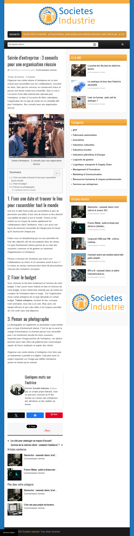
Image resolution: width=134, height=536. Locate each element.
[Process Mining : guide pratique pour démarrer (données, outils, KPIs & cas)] (15, 474)
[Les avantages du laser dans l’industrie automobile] (78, 86)
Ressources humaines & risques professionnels (97, 179)
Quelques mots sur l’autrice (25, 190)
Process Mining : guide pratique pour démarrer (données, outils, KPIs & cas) (79, 34)
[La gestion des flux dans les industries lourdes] (78, 70)
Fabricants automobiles (85, 135)
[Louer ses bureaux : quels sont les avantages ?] (78, 102)
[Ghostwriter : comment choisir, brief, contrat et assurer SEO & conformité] (15, 460)
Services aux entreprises (85, 184)
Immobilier (78, 140)
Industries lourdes (82, 150)
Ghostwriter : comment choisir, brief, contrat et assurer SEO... (103, 208)
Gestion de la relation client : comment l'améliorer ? (35, 445)
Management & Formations (86, 169)
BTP (75, 130)
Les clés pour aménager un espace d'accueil (31, 440)
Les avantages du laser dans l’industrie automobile (104, 83)
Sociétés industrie (30, 531)
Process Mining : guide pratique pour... (40, 469)
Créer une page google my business (39, 504)
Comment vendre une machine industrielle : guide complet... (106, 256)
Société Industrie (41, 388)
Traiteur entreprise (23, 300)
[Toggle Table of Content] (55, 173)
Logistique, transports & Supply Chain (92, 164)
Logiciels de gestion (83, 159)
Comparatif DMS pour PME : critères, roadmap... (103, 240)
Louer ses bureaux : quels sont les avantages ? (102, 99)
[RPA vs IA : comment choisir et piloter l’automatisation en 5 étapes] (78, 275)
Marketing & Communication (22, 70)
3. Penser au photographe (22, 187)
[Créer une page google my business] (15, 509)
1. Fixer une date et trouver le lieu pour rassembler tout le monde (33, 179)
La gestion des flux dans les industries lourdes (104, 67)
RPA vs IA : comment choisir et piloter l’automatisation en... (103, 272)
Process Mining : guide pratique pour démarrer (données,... (103, 224)
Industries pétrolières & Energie (89, 154)
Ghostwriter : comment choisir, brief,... (40, 455)
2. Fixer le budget (19, 184)
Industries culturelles (83, 145)
